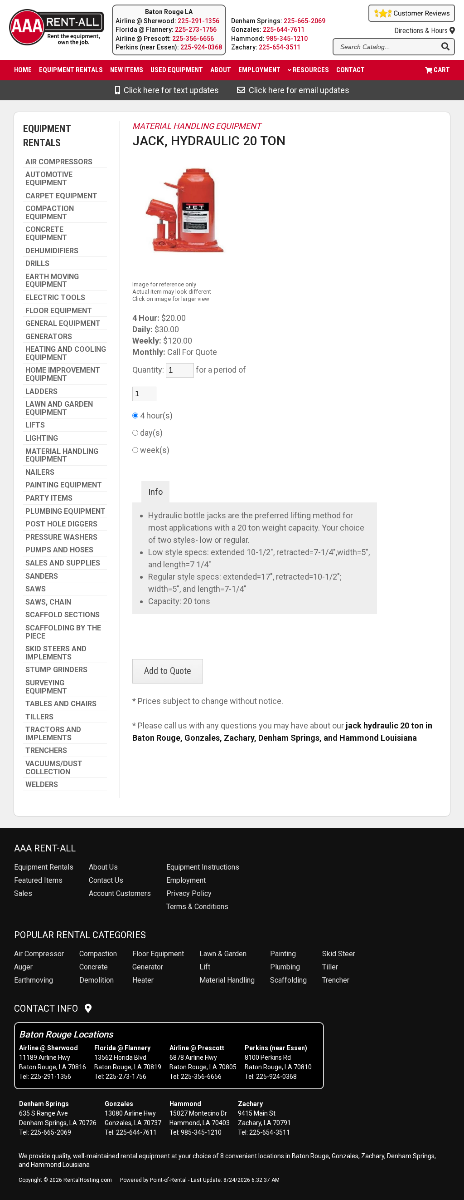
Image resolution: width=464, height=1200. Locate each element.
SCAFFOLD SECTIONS (62, 615)
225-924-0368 (201, 47)
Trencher (335, 980)
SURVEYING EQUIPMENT (46, 687)
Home (23, 70)
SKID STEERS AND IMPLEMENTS (56, 653)
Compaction (98, 953)
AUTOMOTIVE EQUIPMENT (48, 179)
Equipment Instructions (202, 867)
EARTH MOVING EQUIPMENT (52, 281)
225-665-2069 (304, 21)
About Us (103, 867)
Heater (143, 980)
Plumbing (285, 967)
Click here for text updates (169, 90)
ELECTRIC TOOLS (55, 298)
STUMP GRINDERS (56, 670)
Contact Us (106, 880)
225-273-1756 (196, 29)
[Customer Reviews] (411, 19)
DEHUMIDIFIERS (51, 251)
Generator (147, 967)
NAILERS (39, 472)
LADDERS (41, 392)
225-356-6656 (193, 38)
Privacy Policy (189, 893)
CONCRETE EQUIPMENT (46, 233)
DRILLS (37, 264)
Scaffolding (288, 980)
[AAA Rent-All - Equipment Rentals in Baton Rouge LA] (49, 28)
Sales (23, 893)
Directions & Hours (422, 30)
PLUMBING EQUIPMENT (65, 511)
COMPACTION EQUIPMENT (49, 213)
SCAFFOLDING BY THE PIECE (63, 632)
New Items (126, 70)
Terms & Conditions (197, 906)
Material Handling (227, 980)
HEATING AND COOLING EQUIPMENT (65, 353)
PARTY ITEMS (48, 498)
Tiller (330, 967)
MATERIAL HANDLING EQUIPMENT (61, 455)
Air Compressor (39, 953)
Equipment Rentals (71, 70)
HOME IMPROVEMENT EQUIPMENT (62, 374)
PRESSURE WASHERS (61, 537)
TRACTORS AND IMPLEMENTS (53, 734)
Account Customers (120, 893)
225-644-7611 (283, 29)
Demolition (96, 980)
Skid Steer (338, 953)
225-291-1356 (198, 21)
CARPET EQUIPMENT (61, 196)
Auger (23, 967)
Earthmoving (33, 980)
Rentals (43, 867)
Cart (442, 70)
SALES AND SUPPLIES (62, 563)
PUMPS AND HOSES (59, 550)
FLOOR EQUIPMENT (58, 311)
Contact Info (49, 1008)
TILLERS (39, 717)
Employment (259, 70)
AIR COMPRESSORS (58, 162)
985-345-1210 (287, 38)
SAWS (35, 589)
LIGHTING (41, 438)
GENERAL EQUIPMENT (63, 324)
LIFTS (35, 425)
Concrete (93, 967)
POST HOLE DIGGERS (61, 524)
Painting (283, 953)
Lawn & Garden (222, 953)
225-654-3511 (279, 47)
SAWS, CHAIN (48, 602)
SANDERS (41, 576)
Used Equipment (176, 70)
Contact (350, 70)
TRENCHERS (46, 751)
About (220, 70)
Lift (204, 967)
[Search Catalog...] (445, 47)
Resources (311, 70)
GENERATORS (48, 337)
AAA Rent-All (45, 848)
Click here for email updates (297, 90)
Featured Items (38, 880)
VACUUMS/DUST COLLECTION (53, 768)
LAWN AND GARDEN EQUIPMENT (59, 408)
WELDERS (41, 785)
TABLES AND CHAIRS (61, 704)
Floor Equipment (158, 953)
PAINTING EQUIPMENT (63, 485)
